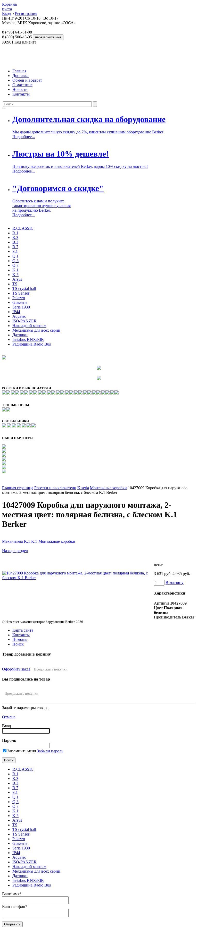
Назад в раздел (15, 550)
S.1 (15, 251)
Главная (19, 71)
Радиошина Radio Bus (31, 344)
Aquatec (19, 316)
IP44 (16, 311)
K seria (83, 488)
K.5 (15, 274)
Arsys (17, 279)
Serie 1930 (21, 307)
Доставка (20, 75)
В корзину (175, 582)
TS (14, 284)
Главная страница (17, 488)
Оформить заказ (16, 669)
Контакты (21, 94)
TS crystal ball (24, 288)
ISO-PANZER (24, 321)
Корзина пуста (9, 6)
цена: (158, 565)
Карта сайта (22, 630)
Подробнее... (23, 136)
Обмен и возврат (27, 80)
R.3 (15, 237)
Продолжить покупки (51, 669)
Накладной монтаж (29, 325)
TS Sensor (20, 293)
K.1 (15, 270)
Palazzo (18, 298)
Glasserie (19, 302)
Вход (6, 13)
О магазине (22, 85)
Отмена (8, 717)
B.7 (15, 247)
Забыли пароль (50, 751)
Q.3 (15, 261)
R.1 (15, 233)
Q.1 (15, 256)
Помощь (19, 639)
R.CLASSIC (23, 228)
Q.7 (15, 265)
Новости (20, 89)
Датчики (20, 335)
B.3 (15, 242)
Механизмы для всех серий (36, 330)
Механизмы (12, 541)
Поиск (18, 644)
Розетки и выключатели (55, 488)
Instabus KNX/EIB (28, 339)
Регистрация (26, 13)
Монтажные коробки (108, 488)
